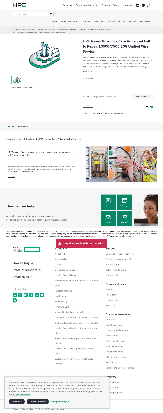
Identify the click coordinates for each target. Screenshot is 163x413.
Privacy (16, 409)
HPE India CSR (62, 307)
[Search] (51, 14)
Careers (59, 264)
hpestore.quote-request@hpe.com (52, 219)
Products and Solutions (87, 5)
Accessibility (61, 259)
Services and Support (29, 29)
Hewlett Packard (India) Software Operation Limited (76, 330)
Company (117, 5)
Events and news (116, 284)
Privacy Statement (21, 394)
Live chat (108, 206)
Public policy (61, 301)
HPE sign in (111, 362)
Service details (88, 106)
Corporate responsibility (66, 270)
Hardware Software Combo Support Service (64, 29)
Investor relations (63, 290)
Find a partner (112, 387)
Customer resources (118, 314)
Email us (108, 222)
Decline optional (38, 401)
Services (106, 5)
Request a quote (142, 96)
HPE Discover (112, 294)
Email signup (112, 335)
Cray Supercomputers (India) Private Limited (76, 317)
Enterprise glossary (115, 341)
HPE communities (114, 351)
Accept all (17, 401)
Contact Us (111, 319)
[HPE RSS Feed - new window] (15, 300)
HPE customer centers (116, 357)
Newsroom (111, 305)
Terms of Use (27, 409)
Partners (111, 376)
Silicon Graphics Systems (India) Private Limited (74, 361)
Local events (112, 300)
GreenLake (68, 5)
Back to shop (16, 29)
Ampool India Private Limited (69, 312)
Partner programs (114, 392)
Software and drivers (116, 270)
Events (109, 289)
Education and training (117, 330)
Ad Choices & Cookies (45, 409)
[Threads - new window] (31, 295)
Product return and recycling (119, 259)
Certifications (112, 382)
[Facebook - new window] (37, 295)
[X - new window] (20, 295)
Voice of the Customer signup (120, 367)
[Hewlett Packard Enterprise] (19, 5)
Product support (125, 206)
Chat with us (97, 113)
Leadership (60, 296)
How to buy (124, 222)
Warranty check (113, 275)
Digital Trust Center (115, 325)
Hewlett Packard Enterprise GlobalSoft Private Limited (77, 341)
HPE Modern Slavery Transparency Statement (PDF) (77, 283)
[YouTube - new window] (42, 295)
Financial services (114, 346)
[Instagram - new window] (26, 295)
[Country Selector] (143, 5)
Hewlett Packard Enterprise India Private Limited (74, 351)
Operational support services (120, 254)
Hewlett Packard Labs (65, 275)
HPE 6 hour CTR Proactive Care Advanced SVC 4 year (95, 29)
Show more (87, 71)
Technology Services (43, 29)
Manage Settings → (60, 401)
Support (129, 5)
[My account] (148, 5)
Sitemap (60, 409)
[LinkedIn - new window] (15, 295)
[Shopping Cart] (137, 5)
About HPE (60, 254)
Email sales (21, 277)
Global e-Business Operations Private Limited (76, 323)
